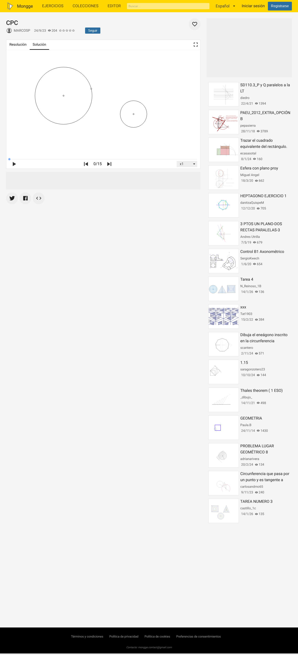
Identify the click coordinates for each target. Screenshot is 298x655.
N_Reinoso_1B (250, 286)
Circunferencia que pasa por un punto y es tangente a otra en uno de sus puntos (264, 480)
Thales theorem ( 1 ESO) (261, 390)
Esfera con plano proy (259, 168)
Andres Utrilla (250, 237)
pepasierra (248, 126)
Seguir (92, 30)
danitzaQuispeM (252, 203)
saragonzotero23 (252, 369)
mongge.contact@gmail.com (155, 647)
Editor (114, 6)
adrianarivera (249, 459)
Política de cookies (157, 636)
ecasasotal (248, 153)
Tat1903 (246, 314)
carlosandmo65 (251, 487)
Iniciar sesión (253, 6)
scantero (246, 348)
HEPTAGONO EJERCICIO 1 (263, 196)
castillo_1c (248, 508)
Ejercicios (52, 6)
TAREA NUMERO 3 (256, 501)
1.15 (244, 362)
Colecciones (86, 6)
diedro (245, 98)
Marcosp (22, 30)
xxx (243, 307)
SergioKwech (249, 258)
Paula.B (246, 425)
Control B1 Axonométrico (262, 251)
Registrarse (280, 6)
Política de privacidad (123, 636)
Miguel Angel (249, 175)
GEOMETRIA (251, 418)
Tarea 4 (246, 279)
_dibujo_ (246, 397)
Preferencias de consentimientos (198, 636)
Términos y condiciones (87, 636)
